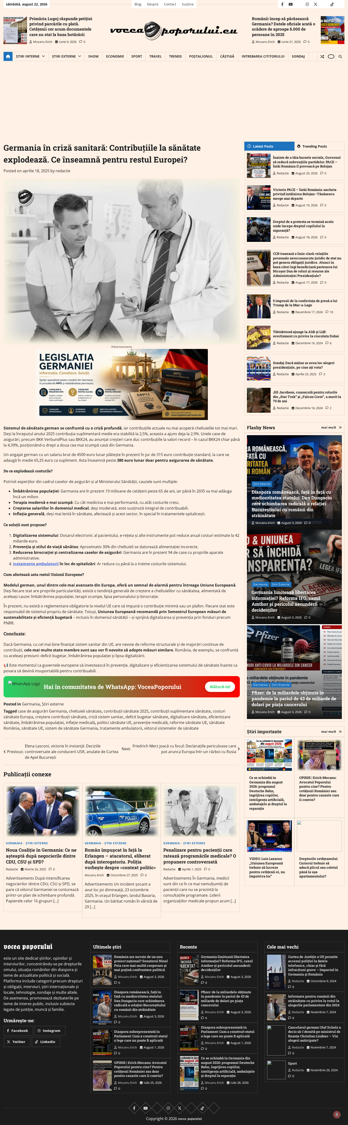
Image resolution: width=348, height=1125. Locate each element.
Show (93, 56)
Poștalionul (201, 56)
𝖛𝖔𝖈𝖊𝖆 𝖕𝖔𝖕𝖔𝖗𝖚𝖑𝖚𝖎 (190, 1118)
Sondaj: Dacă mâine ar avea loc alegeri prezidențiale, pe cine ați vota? (304, 365)
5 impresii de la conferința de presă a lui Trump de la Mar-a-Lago (305, 302)
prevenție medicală (151, 722)
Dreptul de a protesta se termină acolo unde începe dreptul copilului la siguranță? (303, 226)
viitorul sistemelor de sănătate (171, 728)
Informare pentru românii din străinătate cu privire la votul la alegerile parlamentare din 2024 (313, 1000)
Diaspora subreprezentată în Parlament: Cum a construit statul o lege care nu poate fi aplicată (141, 1036)
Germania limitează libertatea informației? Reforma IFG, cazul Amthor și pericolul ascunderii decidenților (286, 601)
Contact (170, 4)
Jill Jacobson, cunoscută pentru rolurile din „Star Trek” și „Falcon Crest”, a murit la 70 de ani (307, 396)
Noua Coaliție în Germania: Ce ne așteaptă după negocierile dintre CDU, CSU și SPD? (41, 856)
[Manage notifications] (337, 1114)
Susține (188, 4)
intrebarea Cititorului (263, 56)
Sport (136, 56)
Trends (175, 56)
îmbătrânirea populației (42, 722)
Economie (115, 56)
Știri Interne (28, 56)
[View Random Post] (322, 56)
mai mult (328, 427)
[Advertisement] (174, 96)
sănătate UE (32, 728)
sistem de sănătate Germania (71, 728)
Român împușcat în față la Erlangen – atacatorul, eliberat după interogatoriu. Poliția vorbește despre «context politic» (120, 858)
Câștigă (227, 56)
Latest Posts (263, 146)
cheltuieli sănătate (85, 711)
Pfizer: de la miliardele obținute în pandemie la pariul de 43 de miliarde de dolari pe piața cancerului (294, 698)
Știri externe (64, 56)
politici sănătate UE (114, 722)
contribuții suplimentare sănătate (181, 711)
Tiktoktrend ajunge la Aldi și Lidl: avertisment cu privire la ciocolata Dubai (306, 334)
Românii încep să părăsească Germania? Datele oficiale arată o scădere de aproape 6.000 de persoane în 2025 (283, 26)
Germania (31, 704)
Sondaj (298, 56)
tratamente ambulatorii (36, 563)
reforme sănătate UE (188, 722)
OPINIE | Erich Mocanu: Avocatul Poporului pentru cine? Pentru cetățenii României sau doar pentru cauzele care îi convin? (319, 788)
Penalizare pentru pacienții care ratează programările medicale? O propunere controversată (199, 856)
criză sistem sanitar (106, 716)
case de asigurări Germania (42, 711)
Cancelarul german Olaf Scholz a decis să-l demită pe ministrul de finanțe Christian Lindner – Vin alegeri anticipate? (314, 1034)
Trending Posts (315, 146)
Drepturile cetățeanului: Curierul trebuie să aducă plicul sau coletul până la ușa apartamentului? (318, 867)
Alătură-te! (220, 686)
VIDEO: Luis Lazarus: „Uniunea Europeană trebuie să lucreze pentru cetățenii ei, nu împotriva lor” (267, 867)
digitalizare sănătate (188, 716)
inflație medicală (80, 722)
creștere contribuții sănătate (60, 716)
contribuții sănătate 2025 (126, 711)
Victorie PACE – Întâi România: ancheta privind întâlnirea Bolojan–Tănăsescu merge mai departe (304, 194)
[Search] (339, 56)
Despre (152, 4)
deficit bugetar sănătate (146, 716)
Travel (155, 56)
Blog (137, 4)
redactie (63, 170)
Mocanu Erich (42, 42)
